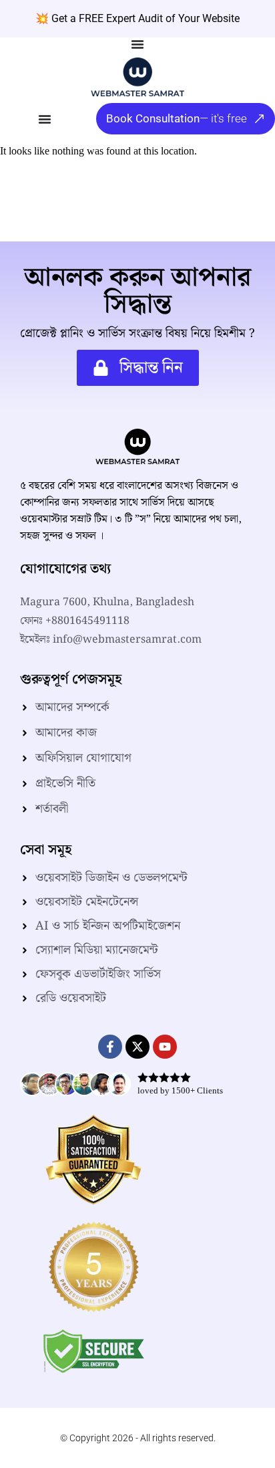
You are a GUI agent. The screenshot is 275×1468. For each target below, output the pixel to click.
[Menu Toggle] (137, 44)
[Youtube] (165, 1047)
